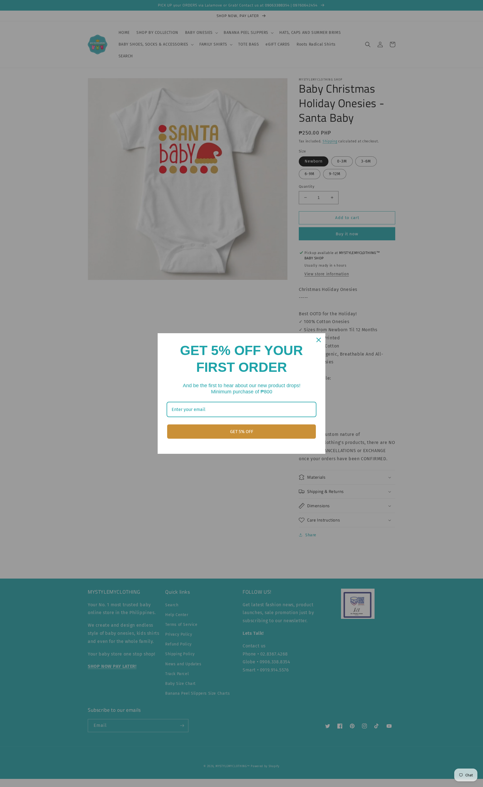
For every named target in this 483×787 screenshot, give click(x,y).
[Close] (318, 340)
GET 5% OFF (241, 431)
